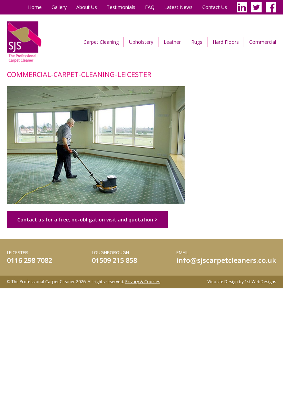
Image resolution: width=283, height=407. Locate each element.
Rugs (196, 42)
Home (35, 7)
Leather (172, 42)
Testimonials (121, 7)
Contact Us (214, 7)
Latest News (178, 7)
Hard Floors (226, 42)
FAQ (150, 7)
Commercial (262, 42)
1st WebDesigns (260, 282)
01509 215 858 (114, 260)
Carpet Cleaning (101, 42)
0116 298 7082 (29, 260)
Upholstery (141, 42)
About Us (86, 7)
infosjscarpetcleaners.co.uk (226, 260)
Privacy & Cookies (142, 282)
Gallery (59, 7)
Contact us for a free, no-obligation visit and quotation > (87, 219)
